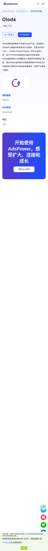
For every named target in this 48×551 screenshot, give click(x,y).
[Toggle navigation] (43, 3)
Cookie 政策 (7, 542)
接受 (24, 548)
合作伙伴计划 (8, 11)
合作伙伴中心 (22, 11)
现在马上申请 (24, 169)
